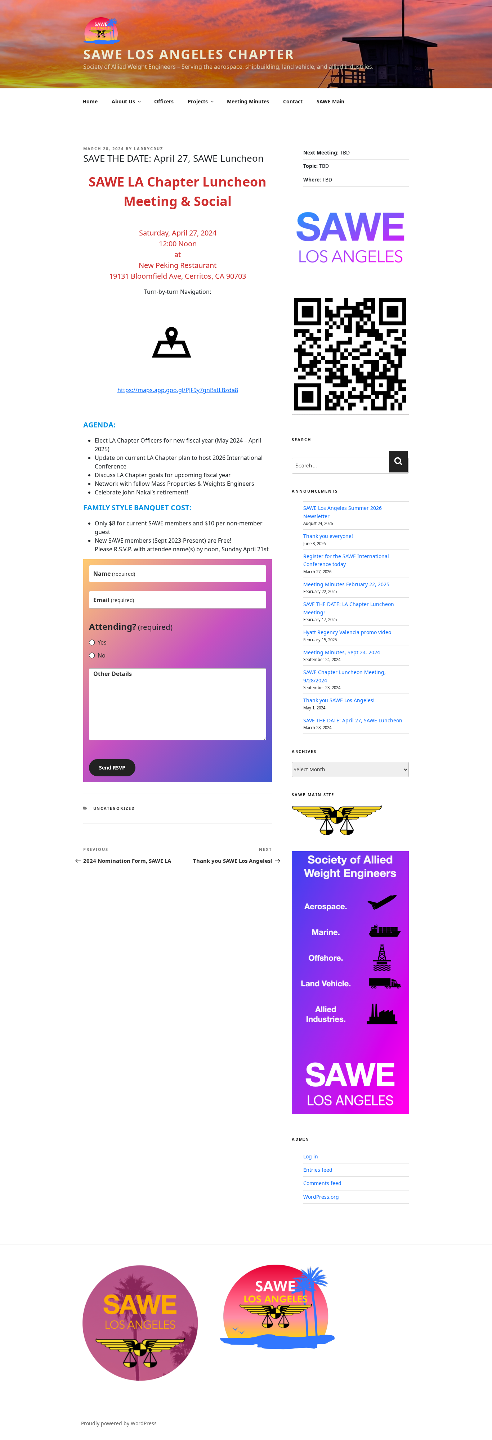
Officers (164, 101)
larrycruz (148, 148)
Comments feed (322, 1183)
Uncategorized (114, 808)
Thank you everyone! (328, 536)
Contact (293, 101)
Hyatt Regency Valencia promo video (347, 632)
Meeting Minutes (248, 101)
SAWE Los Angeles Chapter (189, 54)
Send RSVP (112, 767)
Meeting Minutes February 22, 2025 (346, 584)
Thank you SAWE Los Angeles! (339, 700)
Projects (198, 101)
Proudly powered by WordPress (119, 1423)
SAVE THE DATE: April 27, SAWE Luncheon (352, 720)
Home (90, 101)
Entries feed (317, 1169)
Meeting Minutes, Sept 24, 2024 (341, 652)
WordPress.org (321, 1196)
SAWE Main (330, 101)
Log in (310, 1156)
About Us (123, 101)
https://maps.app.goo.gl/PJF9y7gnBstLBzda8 (177, 390)
